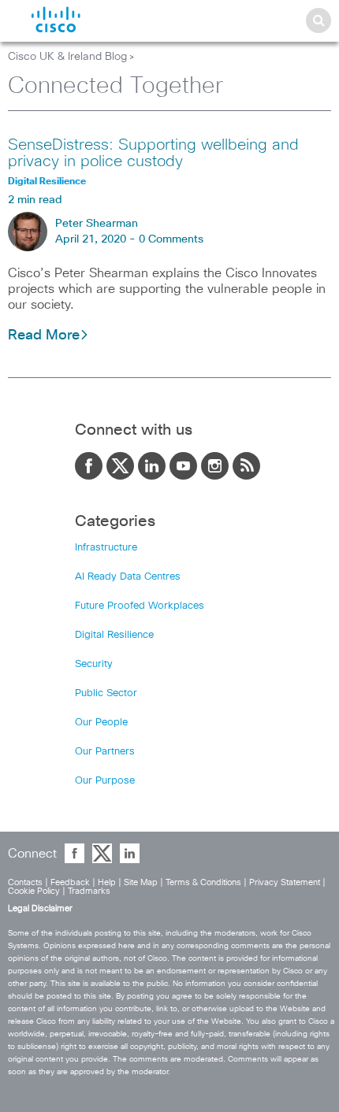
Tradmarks (89, 891)
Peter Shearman (96, 223)
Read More (44, 335)
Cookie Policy (34, 891)
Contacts (25, 882)
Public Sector (106, 693)
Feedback (70, 882)
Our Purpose (105, 781)
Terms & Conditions (203, 882)
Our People (101, 722)
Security (94, 664)
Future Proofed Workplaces (139, 606)
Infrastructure (106, 548)
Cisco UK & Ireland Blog (67, 56)
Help (107, 882)
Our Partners (105, 752)
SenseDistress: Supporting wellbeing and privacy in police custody (153, 153)
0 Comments (171, 239)
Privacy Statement (284, 882)
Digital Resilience (114, 635)
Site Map (141, 882)
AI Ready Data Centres (128, 577)
